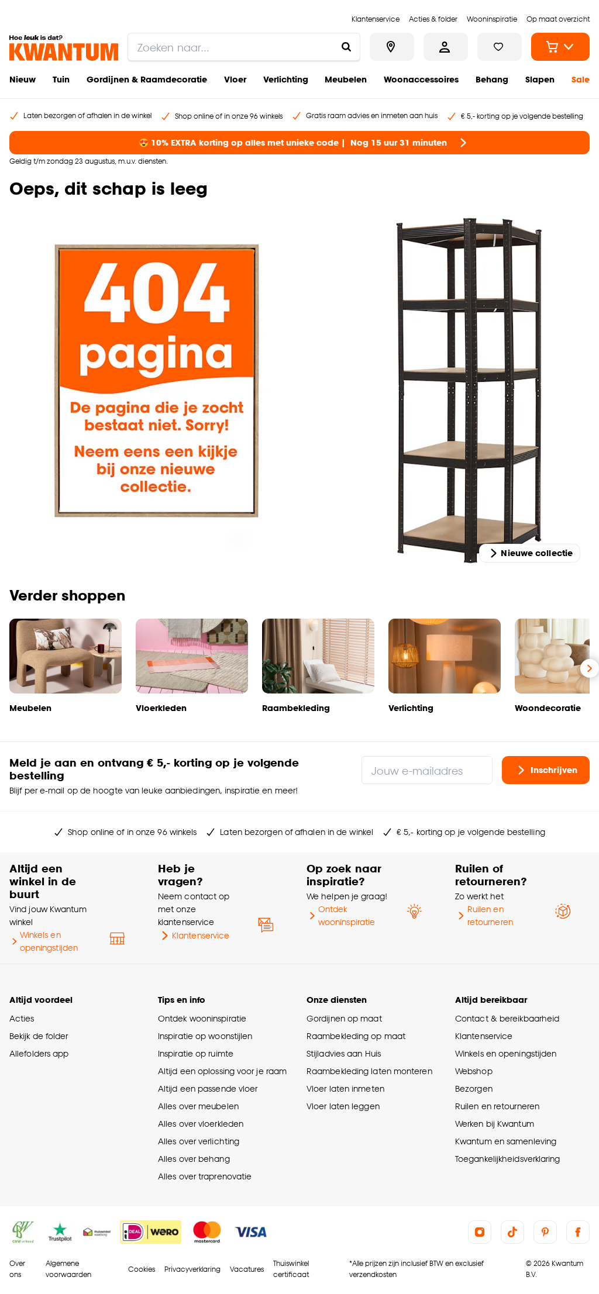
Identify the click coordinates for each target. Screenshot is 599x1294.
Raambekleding (296, 708)
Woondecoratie (548, 708)
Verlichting (285, 79)
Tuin (61, 79)
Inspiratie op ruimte (195, 1053)
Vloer (235, 79)
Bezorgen (474, 1088)
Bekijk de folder (38, 1036)
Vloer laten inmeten (345, 1088)
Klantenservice (200, 935)
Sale (581, 79)
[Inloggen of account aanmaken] (446, 47)
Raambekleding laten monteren (369, 1071)
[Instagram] (479, 1232)
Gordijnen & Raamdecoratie (147, 79)
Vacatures (247, 1269)
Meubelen (346, 79)
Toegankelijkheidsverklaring (507, 1159)
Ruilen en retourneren (490, 915)
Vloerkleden (161, 708)
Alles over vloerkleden (200, 1124)
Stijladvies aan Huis (344, 1053)
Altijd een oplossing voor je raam (222, 1071)
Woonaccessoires (421, 79)
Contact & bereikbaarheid (507, 1018)
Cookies (141, 1269)
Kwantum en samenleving (505, 1141)
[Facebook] (578, 1232)
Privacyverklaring (192, 1269)
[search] (244, 47)
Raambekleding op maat (356, 1036)
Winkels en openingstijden (49, 941)
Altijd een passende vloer (207, 1088)
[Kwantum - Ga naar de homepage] (63, 48)
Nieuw (22, 79)
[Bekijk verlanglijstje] (499, 47)
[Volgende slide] (589, 668)
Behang (492, 79)
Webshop (474, 1071)
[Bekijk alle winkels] (392, 47)
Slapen (540, 79)
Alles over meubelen (198, 1106)
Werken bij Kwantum (494, 1124)
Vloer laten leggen (343, 1106)
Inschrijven (554, 770)
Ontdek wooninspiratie (346, 915)
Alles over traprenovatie (205, 1176)
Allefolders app (38, 1053)
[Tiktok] (512, 1232)
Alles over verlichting (198, 1141)
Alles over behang (194, 1159)
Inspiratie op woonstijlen (205, 1036)
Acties (22, 1018)
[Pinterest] (545, 1232)
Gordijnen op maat (344, 1018)
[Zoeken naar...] (346, 47)
